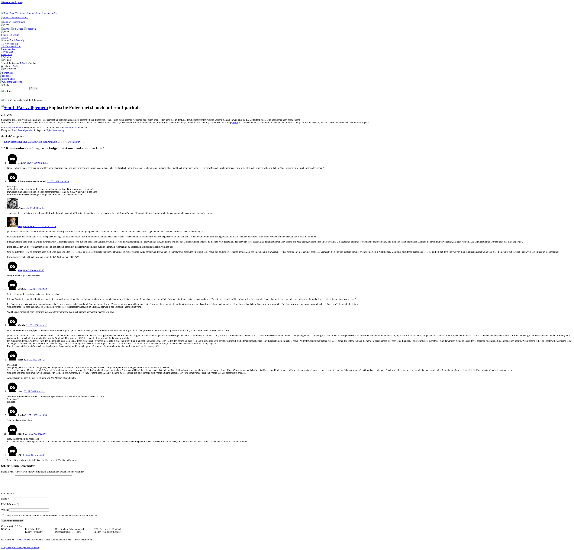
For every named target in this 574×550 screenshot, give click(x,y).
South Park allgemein (22, 130)
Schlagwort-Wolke (10, 35)
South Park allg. (17, 40)
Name (5, 498)
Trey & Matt (7, 51)
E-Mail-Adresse (9, 504)
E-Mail (23, 63)
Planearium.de (14, 127)
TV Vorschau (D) (9, 43)
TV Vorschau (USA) (11, 46)
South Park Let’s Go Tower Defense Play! (62, 142)
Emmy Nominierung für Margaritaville (21, 142)
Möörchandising (9, 49)
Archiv (4, 37)
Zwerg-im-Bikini (73, 127)
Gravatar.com (21, 539)
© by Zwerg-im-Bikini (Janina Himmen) (20, 547)
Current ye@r (8, 526)
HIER (235, 122)
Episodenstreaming (55, 130)
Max (20, 270)
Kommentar (7, 493)
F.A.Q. (14, 66)
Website (5, 509)
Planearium (6, 54)
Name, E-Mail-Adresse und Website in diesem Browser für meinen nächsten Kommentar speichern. (52, 515)
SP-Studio (6, 57)
